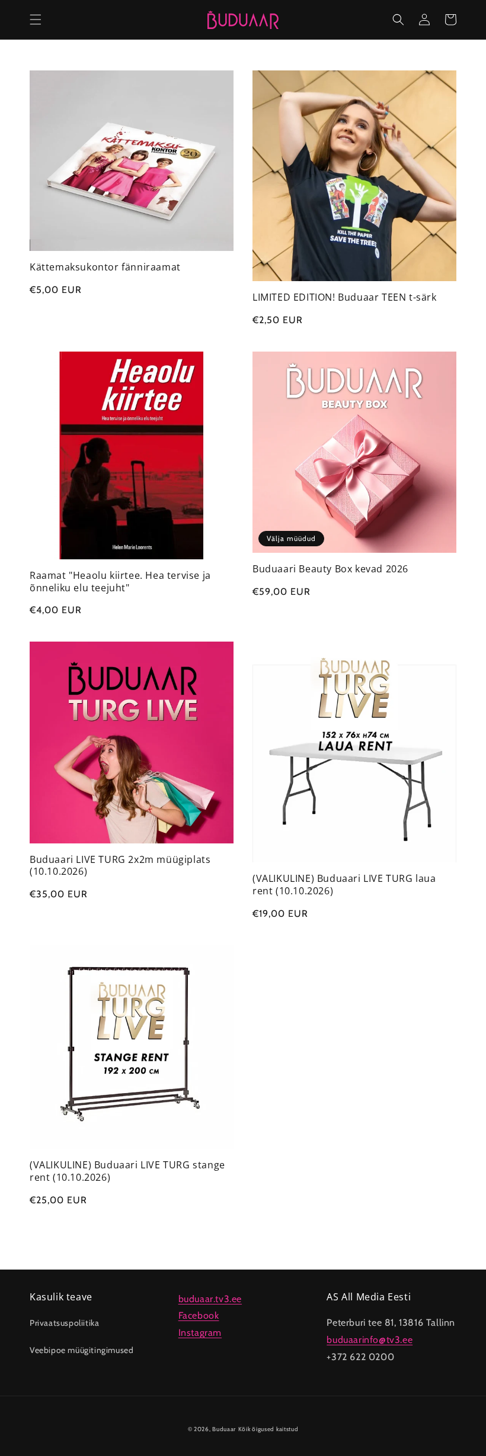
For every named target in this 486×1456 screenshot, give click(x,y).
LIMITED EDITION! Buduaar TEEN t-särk (344, 297)
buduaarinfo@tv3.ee (370, 1339)
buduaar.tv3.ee (210, 1298)
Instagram (200, 1332)
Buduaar (224, 1429)
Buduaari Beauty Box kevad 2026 (330, 569)
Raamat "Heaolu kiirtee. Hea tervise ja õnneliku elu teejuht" (120, 581)
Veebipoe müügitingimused (81, 1350)
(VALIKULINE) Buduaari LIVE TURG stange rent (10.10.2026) (127, 1171)
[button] (36, 20)
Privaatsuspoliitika (64, 1323)
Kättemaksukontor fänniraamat (105, 267)
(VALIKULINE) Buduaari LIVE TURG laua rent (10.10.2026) (344, 884)
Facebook (198, 1315)
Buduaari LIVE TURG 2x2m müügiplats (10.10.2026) (120, 865)
